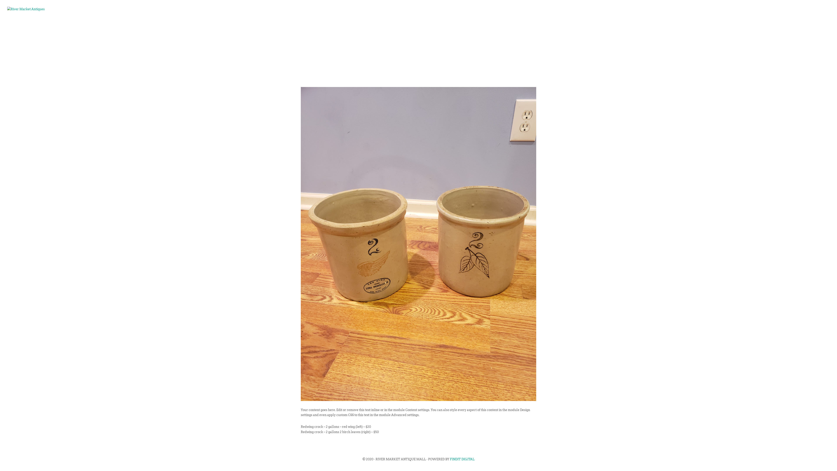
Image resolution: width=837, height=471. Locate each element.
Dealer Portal (810, 23)
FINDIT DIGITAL (462, 459)
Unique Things (772, 23)
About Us (686, 23)
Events (709, 23)
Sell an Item (737, 23)
